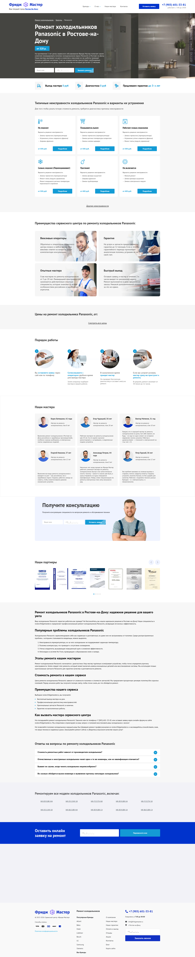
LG (78, 940)
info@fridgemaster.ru (135, 922)
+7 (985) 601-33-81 (141, 911)
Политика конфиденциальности (46, 931)
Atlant (79, 921)
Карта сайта (110, 948)
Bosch (79, 937)
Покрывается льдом (89, 127)
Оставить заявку (149, 6)
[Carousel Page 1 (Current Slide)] (93, 594)
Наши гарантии (112, 925)
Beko (78, 925)
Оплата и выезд (112, 929)
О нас (97, 6)
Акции (108, 937)
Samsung (80, 944)
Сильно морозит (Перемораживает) (54, 168)
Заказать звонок (143, 938)
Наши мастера (110, 6)
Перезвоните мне (140, 833)
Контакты (124, 6)
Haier (79, 929)
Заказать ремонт (84, 70)
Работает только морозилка (135, 127)
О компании (111, 917)
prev (151, 562)
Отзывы (109, 933)
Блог (108, 944)
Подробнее (62, 149)
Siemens (80, 948)
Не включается (129, 168)
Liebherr (80, 933)
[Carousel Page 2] (95, 594)
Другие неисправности (97, 205)
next (157, 562)
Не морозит (43, 127)
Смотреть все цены (97, 323)
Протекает (85, 168)
